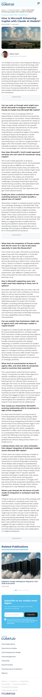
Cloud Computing (10, 15)
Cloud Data (5, 661)
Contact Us (13, 681)
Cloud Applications (8, 644)
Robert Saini (14, 54)
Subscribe (31, 615)
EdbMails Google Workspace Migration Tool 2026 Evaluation (20, 582)
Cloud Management (9, 657)
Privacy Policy (6, 684)
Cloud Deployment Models (11, 652)
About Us (4, 681)
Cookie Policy (24, 681)
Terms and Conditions (20, 684)
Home (4, 10)
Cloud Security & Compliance (12, 669)
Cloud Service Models (9, 648)
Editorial (4, 673)
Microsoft (23, 15)
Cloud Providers (14, 10)
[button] (13, 590)
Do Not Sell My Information (10, 687)
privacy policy (10, 623)
